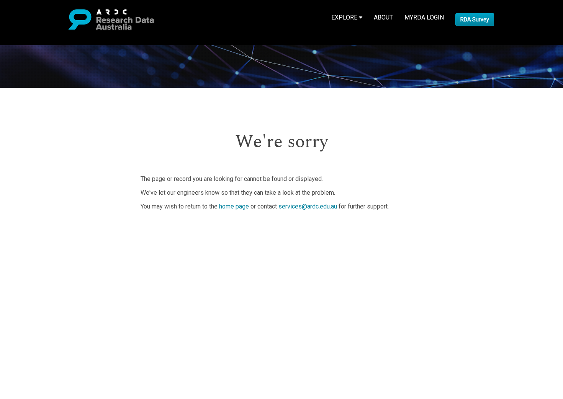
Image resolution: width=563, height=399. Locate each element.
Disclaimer (38, 257)
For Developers (44, 266)
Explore (345, 17)
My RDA (35, 238)
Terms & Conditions (50, 289)
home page (234, 206)
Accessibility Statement (56, 307)
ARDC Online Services (53, 275)
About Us (36, 229)
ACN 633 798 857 (23, 321)
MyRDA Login (424, 17)
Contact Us (38, 247)
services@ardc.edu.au (307, 206)
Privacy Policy (43, 298)
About (383, 17)
